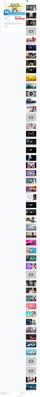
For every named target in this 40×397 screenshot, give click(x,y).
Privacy (21, 394)
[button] (27, 1)
